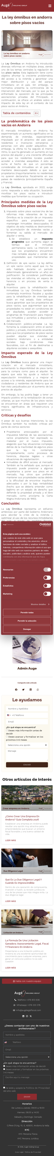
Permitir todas (27, 612)
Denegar (27, 629)
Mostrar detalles (38, 604)
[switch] (47, 578)
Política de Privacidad (38, 1087)
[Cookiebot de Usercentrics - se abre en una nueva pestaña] (39, 525)
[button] (16, 690)
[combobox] (10, 715)
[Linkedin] (23, 1016)
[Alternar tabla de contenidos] (35, 113)
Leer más (10, 840)
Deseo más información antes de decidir (26, 1066)
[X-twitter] (31, 1016)
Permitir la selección (27, 621)
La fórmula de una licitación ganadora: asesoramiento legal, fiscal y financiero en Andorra (26, 943)
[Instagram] (27, 1016)
